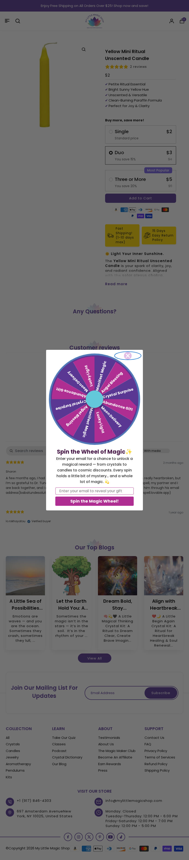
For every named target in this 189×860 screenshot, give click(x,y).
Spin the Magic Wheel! (94, 501)
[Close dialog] (128, 356)
